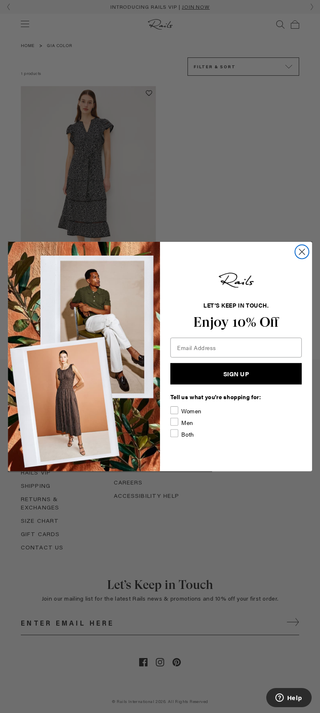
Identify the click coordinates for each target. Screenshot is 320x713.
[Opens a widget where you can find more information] (289, 698)
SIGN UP (236, 373)
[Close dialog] (302, 251)
